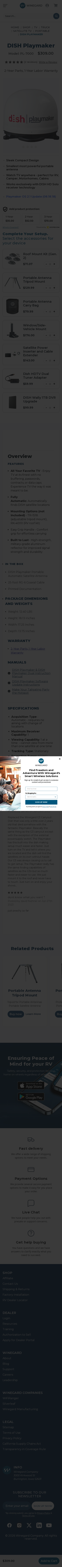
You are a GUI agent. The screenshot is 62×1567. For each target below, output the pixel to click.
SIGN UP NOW (41, 802)
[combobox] (40, 797)
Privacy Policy (45, 806)
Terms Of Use (53, 806)
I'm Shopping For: (30, 793)
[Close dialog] (59, 758)
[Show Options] (55, 797)
